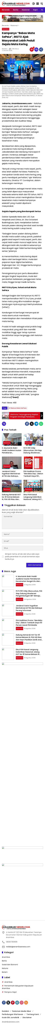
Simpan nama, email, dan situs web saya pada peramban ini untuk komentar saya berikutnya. (22, 556)
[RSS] (26, 1003)
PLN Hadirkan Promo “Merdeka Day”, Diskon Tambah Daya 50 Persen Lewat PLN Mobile (33, 473)
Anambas (6, 957)
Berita (4, 961)
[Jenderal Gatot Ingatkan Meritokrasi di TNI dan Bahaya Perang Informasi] (12, 463)
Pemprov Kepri (10, 992)
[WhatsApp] (41, 424)
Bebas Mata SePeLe (19, 408)
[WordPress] (17, 1003)
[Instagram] (22, 1003)
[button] (33, 3)
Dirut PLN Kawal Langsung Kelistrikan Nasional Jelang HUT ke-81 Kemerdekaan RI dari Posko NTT (33, 497)
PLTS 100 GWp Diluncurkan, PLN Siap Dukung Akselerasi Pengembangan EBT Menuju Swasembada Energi (33, 450)
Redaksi (4, 49)
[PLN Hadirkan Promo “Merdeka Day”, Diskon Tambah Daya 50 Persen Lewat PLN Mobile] (33, 463)
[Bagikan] (41, 49)
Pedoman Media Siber (21, 1011)
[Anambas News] (16, 3)
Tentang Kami (33, 1014)
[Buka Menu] (37, 3)
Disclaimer (27, 1017)
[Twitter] (32, 424)
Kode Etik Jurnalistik (10, 1017)
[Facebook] (27, 424)
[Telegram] (36, 424)
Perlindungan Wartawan (12, 1014)
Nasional (6, 29)
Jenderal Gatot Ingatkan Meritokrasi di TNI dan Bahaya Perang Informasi (11, 473)
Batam (5, 972)
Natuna (5, 968)
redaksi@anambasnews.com (18, 946)
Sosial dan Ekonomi (10, 964)
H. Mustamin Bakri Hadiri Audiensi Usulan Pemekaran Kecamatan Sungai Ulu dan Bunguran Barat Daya (11, 450)
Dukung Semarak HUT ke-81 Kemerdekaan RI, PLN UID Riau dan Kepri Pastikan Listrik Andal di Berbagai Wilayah (11, 497)
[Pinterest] (13, 1003)
